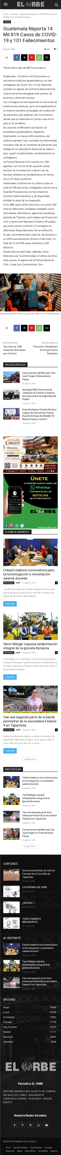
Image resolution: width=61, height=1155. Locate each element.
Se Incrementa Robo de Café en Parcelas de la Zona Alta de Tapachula (38, 873)
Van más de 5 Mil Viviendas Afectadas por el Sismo (14, 350)
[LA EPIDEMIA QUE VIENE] (11, 891)
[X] (24, 57)
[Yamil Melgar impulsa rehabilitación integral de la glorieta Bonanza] (30, 626)
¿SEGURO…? (28, 903)
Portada (14, 14)
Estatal (7, 398)
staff (18, 582)
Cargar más (29, 759)
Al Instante (8, 583)
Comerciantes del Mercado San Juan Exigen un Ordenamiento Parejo (38, 832)
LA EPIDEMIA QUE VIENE (34, 887)
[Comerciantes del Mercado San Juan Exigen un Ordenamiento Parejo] (11, 834)
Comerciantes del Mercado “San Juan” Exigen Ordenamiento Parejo (38, 376)
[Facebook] (17, 57)
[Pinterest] (31, 57)
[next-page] (10, 429)
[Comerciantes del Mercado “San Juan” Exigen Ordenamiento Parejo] (11, 377)
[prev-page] (5, 429)
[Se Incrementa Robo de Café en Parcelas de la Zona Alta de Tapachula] (11, 875)
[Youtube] (46, 1125)
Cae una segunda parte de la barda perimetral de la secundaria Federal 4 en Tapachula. (29, 721)
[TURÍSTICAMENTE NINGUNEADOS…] (11, 923)
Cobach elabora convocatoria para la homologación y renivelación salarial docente (28, 574)
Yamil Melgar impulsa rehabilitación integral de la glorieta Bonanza (30, 646)
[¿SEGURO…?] (11, 907)
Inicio (5, 14)
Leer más (10, 604)
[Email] (46, 57)
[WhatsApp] (39, 57)
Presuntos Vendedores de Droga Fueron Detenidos (45, 350)
